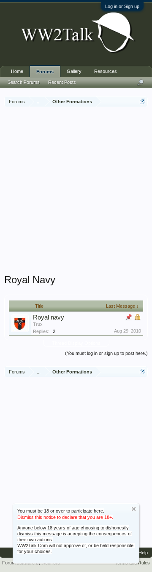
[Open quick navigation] (142, 101)
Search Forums (24, 82)
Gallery (74, 71)
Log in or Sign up (122, 6)
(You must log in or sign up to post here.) (106, 353)
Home (17, 71)
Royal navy (48, 317)
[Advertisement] (76, 191)
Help (143, 552)
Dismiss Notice (133, 509)
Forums (45, 71)
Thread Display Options (76, 343)
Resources (105, 71)
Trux (38, 324)
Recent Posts (62, 82)
